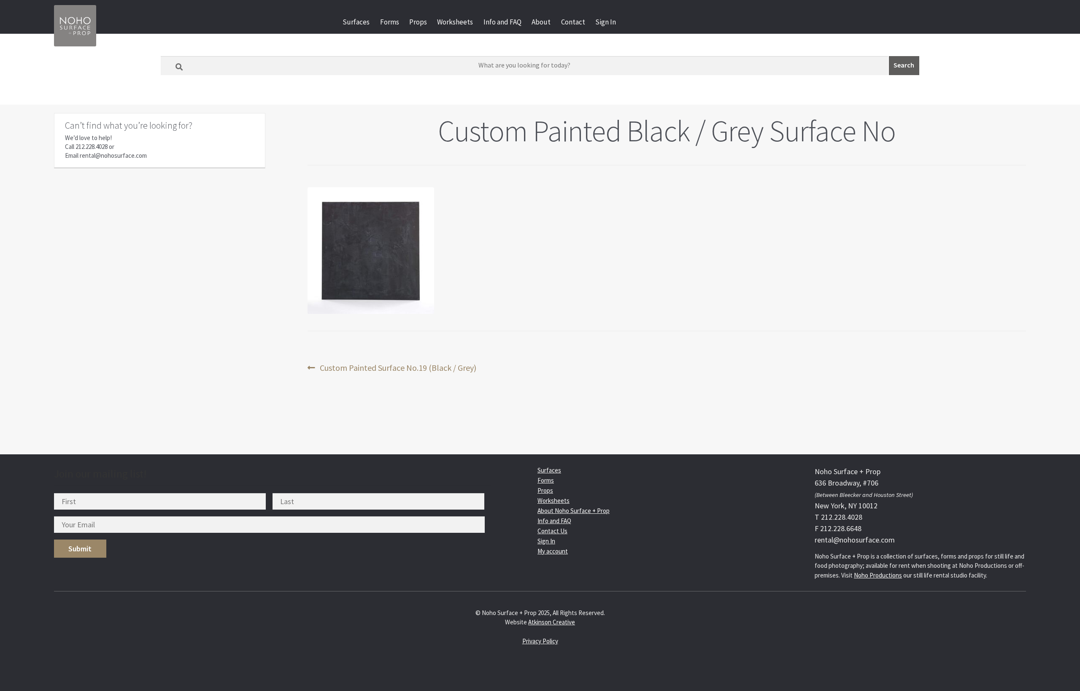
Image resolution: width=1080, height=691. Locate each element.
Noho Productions (878, 575)
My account (552, 551)
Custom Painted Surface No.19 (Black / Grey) (397, 368)
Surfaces (356, 22)
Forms (389, 22)
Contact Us (552, 531)
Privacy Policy (540, 641)
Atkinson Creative (551, 622)
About (541, 22)
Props (418, 22)
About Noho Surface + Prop (573, 511)
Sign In (605, 22)
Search (904, 65)
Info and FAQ (502, 22)
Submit (80, 548)
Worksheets (455, 22)
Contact (573, 22)
